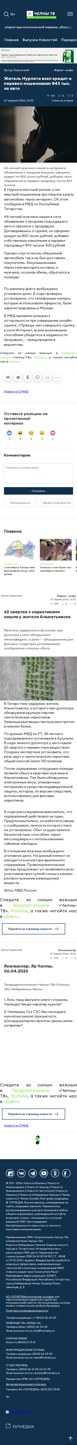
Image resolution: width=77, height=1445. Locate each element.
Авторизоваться (20, 502)
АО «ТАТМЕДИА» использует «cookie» (30, 1296)
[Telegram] (18, 377)
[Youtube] (44, 1173)
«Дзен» (14, 361)
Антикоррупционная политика (26, 1384)
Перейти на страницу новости (30, 929)
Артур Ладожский (16, 70)
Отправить (38, 490)
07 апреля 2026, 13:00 (63, 953)
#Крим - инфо (63, 70)
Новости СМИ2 (16, 391)
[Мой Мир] (47, 377)
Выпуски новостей (40, 40)
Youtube (40, 357)
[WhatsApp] (37, 377)
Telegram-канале (30, 905)
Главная (11, 40)
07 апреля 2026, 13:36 (63, 599)
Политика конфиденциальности (27, 1310)
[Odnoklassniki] (55, 1173)
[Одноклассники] (28, 377)
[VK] (21, 1173)
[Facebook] (66, 1173)
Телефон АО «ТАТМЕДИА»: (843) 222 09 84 (33, 1389)
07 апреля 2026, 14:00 (19, 100)
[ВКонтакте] (8, 377)
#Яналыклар (67, 950)
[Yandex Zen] (10, 1173)
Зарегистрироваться (56, 502)
